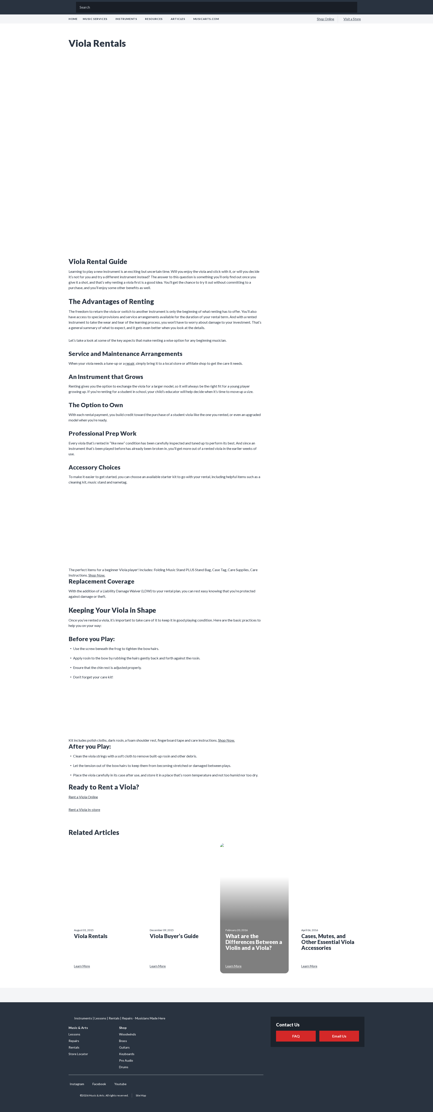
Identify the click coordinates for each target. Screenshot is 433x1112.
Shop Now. (96, 575)
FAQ (296, 1036)
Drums (123, 1067)
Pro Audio (126, 1060)
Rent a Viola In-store (84, 809)
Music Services (95, 19)
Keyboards (126, 1054)
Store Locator (78, 1054)
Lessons (74, 1034)
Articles (178, 19)
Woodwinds (127, 1034)
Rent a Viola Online (83, 797)
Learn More (82, 966)
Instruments (126, 19)
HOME (73, 19)
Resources (153, 19)
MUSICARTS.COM (206, 19)
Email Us (339, 1036)
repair (129, 363)
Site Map (141, 1095)
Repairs (74, 1041)
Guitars (124, 1047)
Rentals (74, 1047)
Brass (123, 1041)
